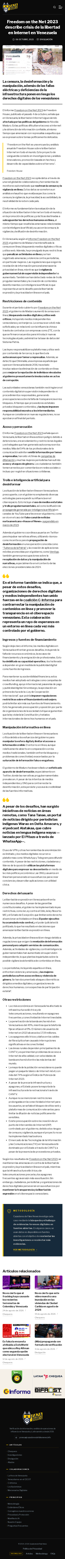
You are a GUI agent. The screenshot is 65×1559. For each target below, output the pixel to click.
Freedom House (15, 171)
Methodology (42, 1553)
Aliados (11, 1462)
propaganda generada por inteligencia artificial (29, 509)
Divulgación (46, 39)
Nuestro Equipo (15, 1522)
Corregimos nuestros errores (21, 1511)
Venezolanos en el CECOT (19, 1479)
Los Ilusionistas (14, 1486)
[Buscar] (54, 7)
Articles (29, 1553)
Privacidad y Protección (18, 1514)
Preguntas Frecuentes (18, 1526)
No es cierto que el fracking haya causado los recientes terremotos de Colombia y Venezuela (16, 1300)
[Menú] (60, 7)
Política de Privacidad (32, 1548)
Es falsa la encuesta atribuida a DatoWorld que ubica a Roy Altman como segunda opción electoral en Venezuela (16, 1348)
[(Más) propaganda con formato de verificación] (48, 1331)
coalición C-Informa (38, 600)
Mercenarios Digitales (17, 1490)
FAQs (53, 1553)
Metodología (13, 1504)
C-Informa (12, 1483)
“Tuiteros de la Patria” (14, 547)
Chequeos (8, 1314)
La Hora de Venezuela (17, 1475)
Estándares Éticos (16, 1507)
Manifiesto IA (13, 1518)
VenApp (54, 551)
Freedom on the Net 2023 (28, 110)
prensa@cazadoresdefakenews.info (33, 1437)
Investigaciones (15, 1455)
